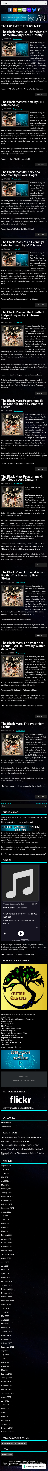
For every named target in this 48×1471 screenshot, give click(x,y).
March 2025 (5, 1231)
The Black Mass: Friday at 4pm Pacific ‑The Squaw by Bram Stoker (22, 575)
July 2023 (5, 1308)
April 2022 (5, 1366)
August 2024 (6, 1258)
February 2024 (6, 1281)
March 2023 (5, 1324)
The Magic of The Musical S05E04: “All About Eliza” (20, 1145)
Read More (40, 94)
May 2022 (5, 1362)
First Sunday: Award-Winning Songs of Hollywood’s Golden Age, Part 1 (22, 1154)
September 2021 (7, 1393)
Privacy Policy (8, 1443)
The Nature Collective (9, 1035)
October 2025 (6, 1204)
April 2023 (5, 1320)
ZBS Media (5, 1045)
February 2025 (6, 1235)
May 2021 (5, 1409)
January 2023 (6, 1331)
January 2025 (6, 1239)
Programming (17, 39)
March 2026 (5, 1185)
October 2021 (6, 1389)
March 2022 (5, 1370)
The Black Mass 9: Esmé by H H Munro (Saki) (22, 103)
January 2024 (6, 1285)
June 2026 (5, 1173)
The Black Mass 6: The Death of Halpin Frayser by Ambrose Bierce (22, 315)
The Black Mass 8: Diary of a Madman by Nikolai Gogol (20, 173)
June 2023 (5, 1312)
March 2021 (5, 1416)
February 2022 (6, 1374)
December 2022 (7, 1335)
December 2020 (7, 1428)
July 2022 (5, 1355)
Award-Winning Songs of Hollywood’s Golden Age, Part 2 (22, 1149)
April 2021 (5, 1412)
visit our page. (24, 849)
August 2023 (6, 1304)
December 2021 (7, 1382)
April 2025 (5, 1227)
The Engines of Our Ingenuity (12, 1028)
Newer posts (41, 803)
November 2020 (7, 1432)
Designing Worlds (7, 1024)
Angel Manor (6, 1017)
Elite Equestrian (7, 1026)
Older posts (6, 803)
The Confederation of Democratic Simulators (17, 1019)
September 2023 (7, 1301)
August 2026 (6, 1166)
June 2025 (5, 1220)
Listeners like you (14, 1047)
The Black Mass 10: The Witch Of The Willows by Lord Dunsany (24, 33)
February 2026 (6, 1189)
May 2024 (5, 1270)
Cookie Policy (21, 1443)
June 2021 (5, 1405)
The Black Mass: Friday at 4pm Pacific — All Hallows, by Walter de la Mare (23, 646)
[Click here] (24, 993)
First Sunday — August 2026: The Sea (15, 1141)
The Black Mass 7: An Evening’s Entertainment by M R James (22, 243)
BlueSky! (12, 822)
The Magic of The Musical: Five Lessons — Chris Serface (21, 1137)
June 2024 (5, 1266)
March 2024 (5, 1277)
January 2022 (6, 1378)
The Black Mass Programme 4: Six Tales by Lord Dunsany (22, 477)
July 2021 (5, 1401)
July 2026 (5, 1169)
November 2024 (7, 1247)
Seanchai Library (7, 1040)
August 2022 (6, 1351)
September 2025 (7, 1208)
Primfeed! (29, 822)
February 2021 (6, 1420)
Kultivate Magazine (8, 1031)
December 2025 (7, 1196)
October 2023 (6, 1297)
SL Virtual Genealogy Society (12, 1042)
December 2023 (7, 1289)
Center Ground (6, 1021)
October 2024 (6, 1250)
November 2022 (7, 1339)
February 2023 (6, 1328)
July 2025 (5, 1216)
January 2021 (6, 1424)
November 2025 (7, 1200)
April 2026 (5, 1181)
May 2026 (5, 1177)
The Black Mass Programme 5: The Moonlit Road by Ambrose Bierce (22, 404)
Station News (6, 1126)
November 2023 (7, 1293)
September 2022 (7, 1347)
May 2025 (5, 1223)
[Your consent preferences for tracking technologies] (34, 1466)
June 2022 (5, 1358)
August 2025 (6, 1212)
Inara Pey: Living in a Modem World (14, 1033)
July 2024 (5, 1262)
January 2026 (6, 1193)
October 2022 (6, 1343)
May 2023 (5, 1316)
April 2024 (5, 1274)
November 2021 (7, 1385)
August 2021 (6, 1397)
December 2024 (7, 1243)
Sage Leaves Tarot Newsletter (12, 1038)
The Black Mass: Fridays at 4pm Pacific (22, 725)
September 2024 (7, 1254)
